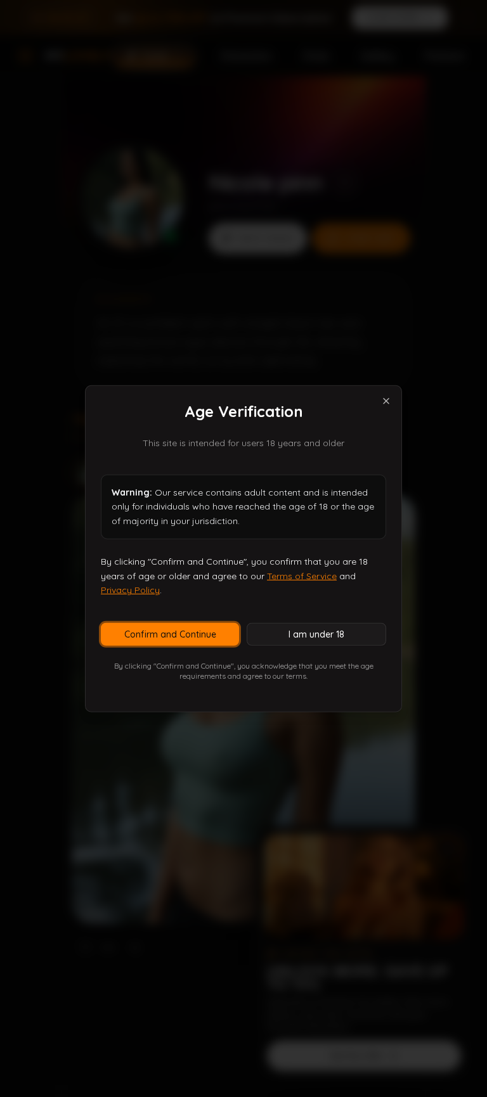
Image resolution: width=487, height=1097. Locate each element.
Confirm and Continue (170, 634)
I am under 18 (316, 634)
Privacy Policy (130, 590)
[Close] (386, 400)
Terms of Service (302, 575)
